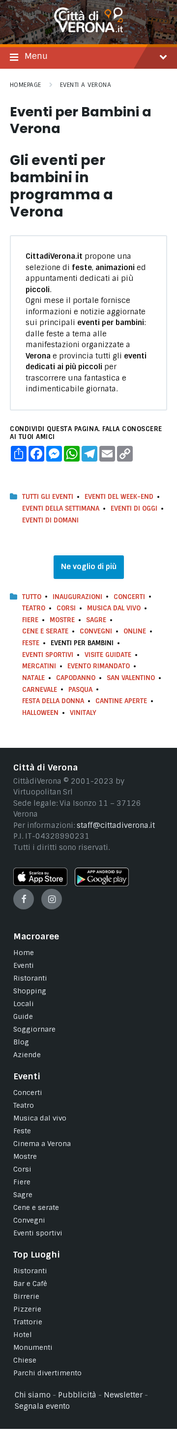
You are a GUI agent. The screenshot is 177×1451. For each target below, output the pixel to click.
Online (134, 631)
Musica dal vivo (114, 608)
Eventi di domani (50, 520)
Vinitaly (83, 713)
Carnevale (39, 689)
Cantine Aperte (121, 701)
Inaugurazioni (77, 597)
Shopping (29, 990)
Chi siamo (33, 1395)
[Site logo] (88, 30)
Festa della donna (53, 701)
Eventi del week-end (119, 497)
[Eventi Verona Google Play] (102, 884)
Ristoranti (30, 978)
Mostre (62, 620)
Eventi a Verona (85, 85)
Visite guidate (108, 655)
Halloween (40, 713)
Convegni (96, 631)
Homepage (25, 85)
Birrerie (26, 1296)
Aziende (27, 1054)
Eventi (23, 965)
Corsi (66, 608)
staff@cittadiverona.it (116, 825)
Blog (21, 1042)
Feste (30, 643)
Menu (36, 56)
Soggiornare (34, 1029)
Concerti (129, 597)
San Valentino (131, 678)
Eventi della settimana (60, 508)
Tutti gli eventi (47, 497)
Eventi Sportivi (47, 655)
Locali (23, 1003)
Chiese (24, 1360)
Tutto (31, 597)
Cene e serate (45, 631)
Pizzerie (27, 1309)
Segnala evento (42, 1406)
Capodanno (75, 678)
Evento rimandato (98, 666)
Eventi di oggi (134, 508)
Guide (23, 1016)
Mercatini (39, 666)
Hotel (22, 1334)
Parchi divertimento (47, 1373)
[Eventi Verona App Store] (40, 883)
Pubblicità (77, 1395)
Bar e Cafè (30, 1283)
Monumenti (33, 1347)
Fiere (30, 620)
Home (23, 952)
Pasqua (80, 689)
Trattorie (27, 1321)
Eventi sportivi (37, 1233)
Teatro (33, 608)
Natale (33, 678)
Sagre (96, 620)
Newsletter (123, 1395)
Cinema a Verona (42, 1143)
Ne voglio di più (89, 567)
